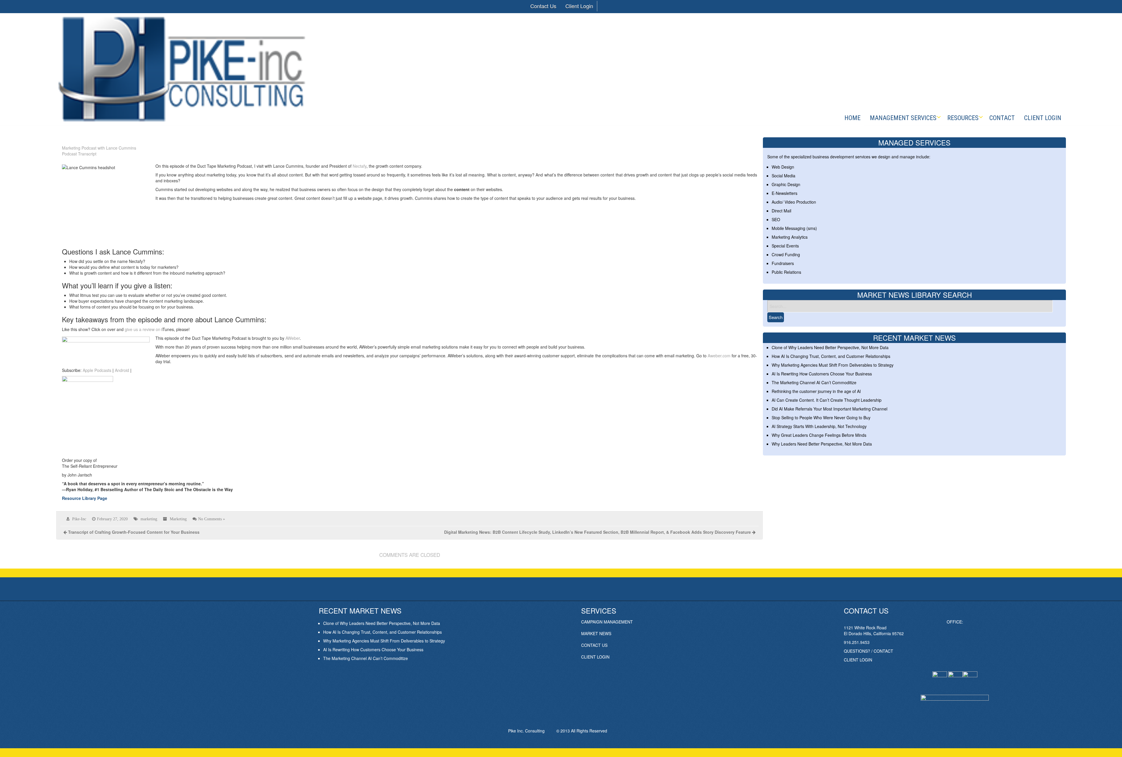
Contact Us (543, 6)
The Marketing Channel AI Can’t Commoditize (814, 382)
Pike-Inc (79, 519)
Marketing (178, 519)
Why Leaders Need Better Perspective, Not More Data (822, 444)
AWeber (292, 338)
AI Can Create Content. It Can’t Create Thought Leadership (827, 400)
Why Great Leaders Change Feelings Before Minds (819, 435)
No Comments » (211, 519)
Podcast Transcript (79, 154)
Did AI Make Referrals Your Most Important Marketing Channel (829, 409)
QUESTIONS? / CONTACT (868, 651)
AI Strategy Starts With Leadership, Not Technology (819, 426)
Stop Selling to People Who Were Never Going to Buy (821, 417)
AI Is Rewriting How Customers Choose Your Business (822, 374)
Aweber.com (719, 355)
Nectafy (359, 166)
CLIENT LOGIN (595, 657)
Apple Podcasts (97, 370)
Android (122, 370)
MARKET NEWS (596, 633)
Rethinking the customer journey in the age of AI (816, 391)
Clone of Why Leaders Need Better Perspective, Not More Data (830, 347)
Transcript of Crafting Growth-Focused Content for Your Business (134, 532)
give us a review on (142, 329)
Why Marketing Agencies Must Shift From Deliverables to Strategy (833, 365)
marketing (149, 519)
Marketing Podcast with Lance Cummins (99, 148)
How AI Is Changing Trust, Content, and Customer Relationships (831, 356)
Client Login (579, 6)
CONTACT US (594, 645)
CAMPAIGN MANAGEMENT (607, 622)
